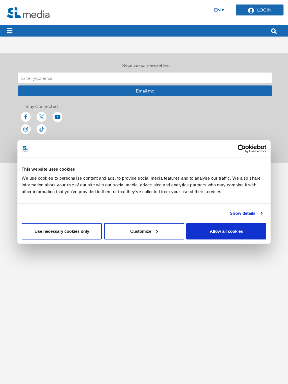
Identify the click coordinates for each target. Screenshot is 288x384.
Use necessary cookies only (62, 231)
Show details (242, 213)
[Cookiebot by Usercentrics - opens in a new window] (241, 148)
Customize (140, 231)
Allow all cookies (226, 231)
